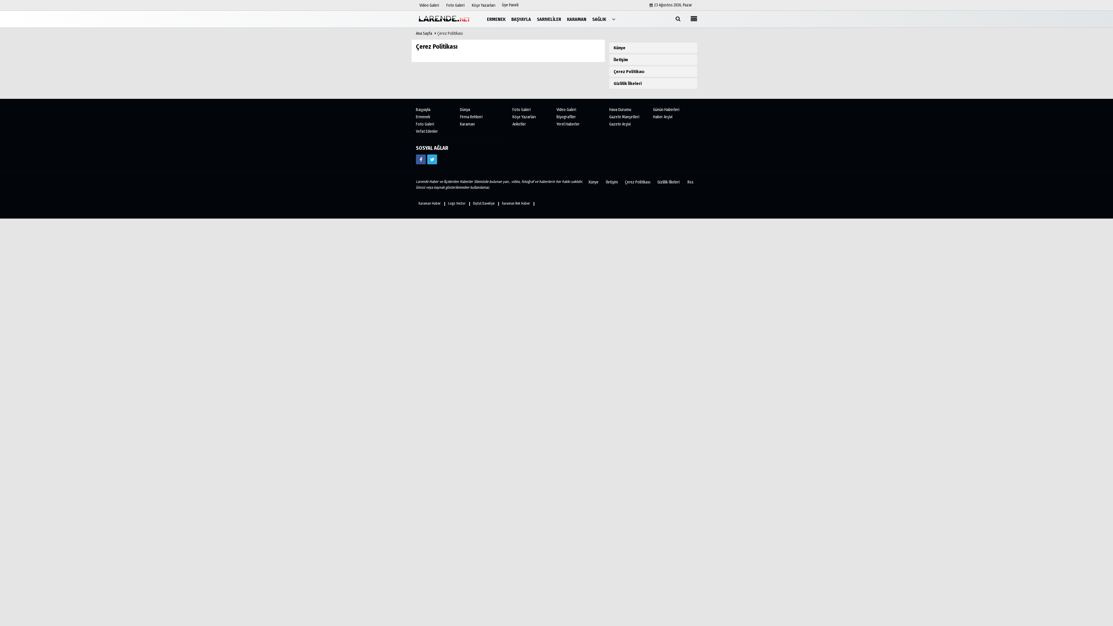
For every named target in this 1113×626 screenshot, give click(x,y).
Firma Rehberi (471, 116)
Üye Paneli (510, 5)
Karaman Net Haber (516, 203)
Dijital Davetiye (483, 203)
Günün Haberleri (666, 109)
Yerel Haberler (568, 124)
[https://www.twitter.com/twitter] (432, 159)
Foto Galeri (425, 124)
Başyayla (423, 109)
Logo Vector (456, 203)
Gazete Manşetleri (624, 116)
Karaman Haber (430, 203)
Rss (691, 182)
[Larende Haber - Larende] (445, 19)
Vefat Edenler (427, 131)
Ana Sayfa (424, 33)
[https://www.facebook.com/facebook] (421, 159)
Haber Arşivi (662, 116)
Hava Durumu (620, 109)
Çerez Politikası (629, 71)
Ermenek (423, 116)
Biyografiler (566, 116)
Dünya (465, 109)
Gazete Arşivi (620, 124)
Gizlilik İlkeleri (628, 83)
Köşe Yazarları (524, 116)
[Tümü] (613, 19)
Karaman (467, 124)
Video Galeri (566, 109)
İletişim (621, 59)
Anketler (519, 124)
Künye (619, 47)
